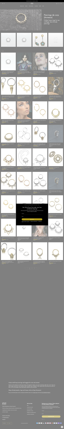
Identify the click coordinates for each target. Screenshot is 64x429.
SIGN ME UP (32, 219)
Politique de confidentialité (34, 221)
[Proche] (46, 205)
